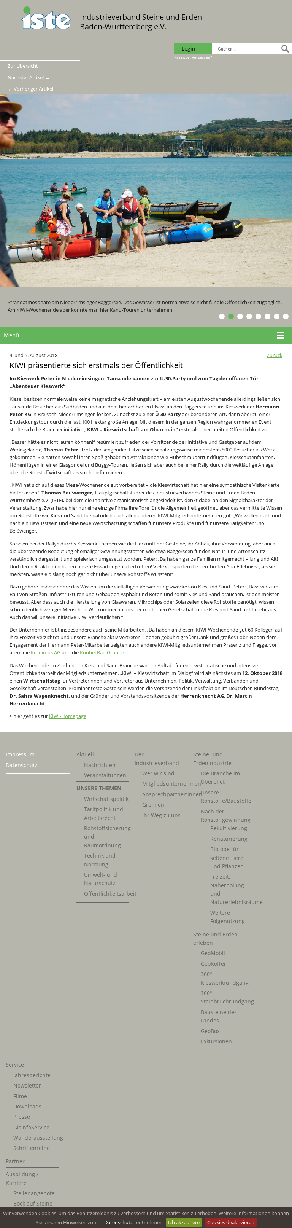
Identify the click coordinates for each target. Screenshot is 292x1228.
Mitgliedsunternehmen (171, 783)
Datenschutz (118, 1222)
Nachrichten (100, 765)
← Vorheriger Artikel (30, 88)
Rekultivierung (228, 828)
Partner (15, 1161)
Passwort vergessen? (193, 57)
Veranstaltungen (105, 775)
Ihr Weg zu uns (161, 815)
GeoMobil (213, 953)
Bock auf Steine (32, 1203)
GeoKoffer (213, 963)
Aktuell (85, 754)
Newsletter (27, 1085)
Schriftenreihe (31, 1147)
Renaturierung (229, 838)
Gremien (153, 804)
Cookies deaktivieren (230, 1222)
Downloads (27, 1106)
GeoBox (210, 1031)
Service (15, 1064)
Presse (21, 1116)
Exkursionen (216, 1041)
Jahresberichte (32, 1075)
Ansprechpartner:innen (172, 794)
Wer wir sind (158, 773)
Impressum (20, 754)
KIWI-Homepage (67, 716)
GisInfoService (31, 1127)
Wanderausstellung (38, 1137)
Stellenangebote (34, 1193)
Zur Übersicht (23, 65)
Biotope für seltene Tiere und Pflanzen (227, 857)
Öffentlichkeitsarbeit (110, 893)
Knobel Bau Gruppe (102, 652)
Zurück (274, 355)
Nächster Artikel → (29, 77)
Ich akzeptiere (184, 1222)
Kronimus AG (45, 652)
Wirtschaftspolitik (106, 798)
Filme (20, 1096)
